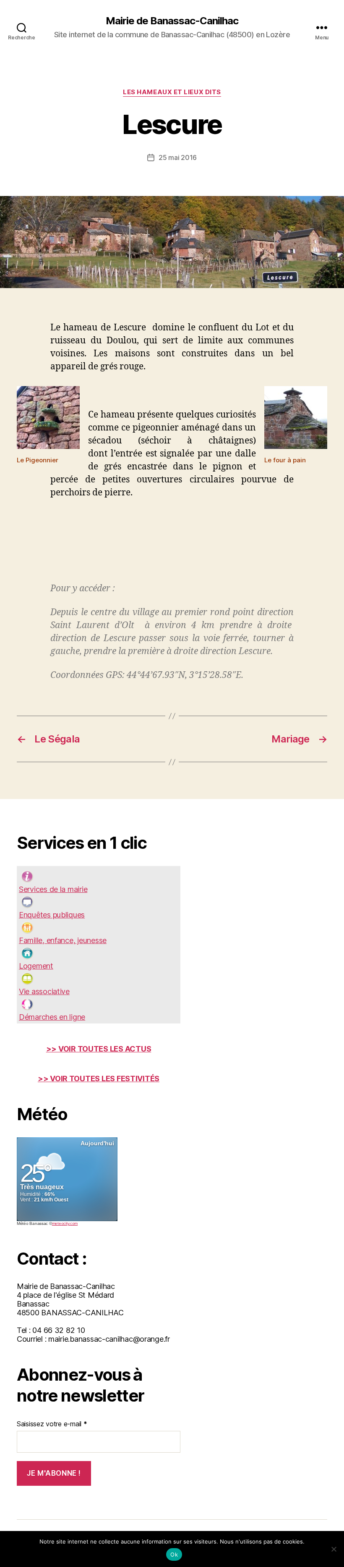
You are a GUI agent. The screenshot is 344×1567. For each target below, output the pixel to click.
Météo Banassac (32, 1223)
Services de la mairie (53, 889)
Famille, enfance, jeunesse (63, 940)
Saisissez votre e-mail (52, 1424)
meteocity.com (65, 1223)
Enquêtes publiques (52, 914)
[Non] (333, 1549)
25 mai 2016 (178, 157)
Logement (36, 965)
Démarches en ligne (52, 1017)
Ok (174, 1554)
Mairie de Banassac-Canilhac (172, 21)
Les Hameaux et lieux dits (172, 92)
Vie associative (44, 991)
